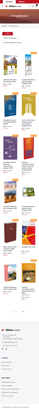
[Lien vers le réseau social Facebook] (3, 349)
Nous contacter (7, 362)
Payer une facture (8, 396)
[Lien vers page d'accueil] (13, 6)
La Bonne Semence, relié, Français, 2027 (10, 288)
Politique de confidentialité (10, 389)
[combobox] (11, 38)
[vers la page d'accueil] (19, 330)
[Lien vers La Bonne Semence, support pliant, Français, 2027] (29, 65)
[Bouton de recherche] (29, 6)
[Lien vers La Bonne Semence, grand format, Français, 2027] (29, 192)
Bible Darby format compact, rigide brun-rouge (10, 249)
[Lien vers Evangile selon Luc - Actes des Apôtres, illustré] (10, 105)
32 (23, 311)
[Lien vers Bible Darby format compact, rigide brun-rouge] (10, 232)
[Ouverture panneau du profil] (33, 6)
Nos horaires (6, 366)
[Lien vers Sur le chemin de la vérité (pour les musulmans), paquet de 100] (29, 105)
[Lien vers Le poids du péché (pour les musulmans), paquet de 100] (10, 148)
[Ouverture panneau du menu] (3, 6)
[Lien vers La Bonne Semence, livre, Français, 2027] (10, 192)
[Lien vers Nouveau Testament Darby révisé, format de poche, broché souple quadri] (29, 148)
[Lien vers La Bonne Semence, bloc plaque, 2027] (10, 65)
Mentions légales (7, 386)
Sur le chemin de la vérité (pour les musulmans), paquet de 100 (28, 123)
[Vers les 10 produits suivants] (27, 311)
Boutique (9, 2)
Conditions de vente (8, 382)
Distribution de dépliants (10, 392)
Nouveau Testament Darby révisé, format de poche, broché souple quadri (28, 166)
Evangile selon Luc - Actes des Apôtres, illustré (10, 122)
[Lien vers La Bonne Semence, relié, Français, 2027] (10, 273)
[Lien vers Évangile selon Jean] (29, 232)
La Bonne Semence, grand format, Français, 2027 (28, 208)
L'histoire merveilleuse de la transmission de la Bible (28, 291)
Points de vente (7, 369)
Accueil (4, 26)
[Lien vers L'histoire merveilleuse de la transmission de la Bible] (29, 273)
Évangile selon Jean (28, 247)
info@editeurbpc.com (10, 342)
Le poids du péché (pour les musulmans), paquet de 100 (9, 165)
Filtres (7, 34)
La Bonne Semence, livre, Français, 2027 (10, 207)
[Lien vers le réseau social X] (6, 349)
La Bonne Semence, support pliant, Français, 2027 (28, 81)
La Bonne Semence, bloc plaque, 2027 (10, 81)
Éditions (22, 2)
